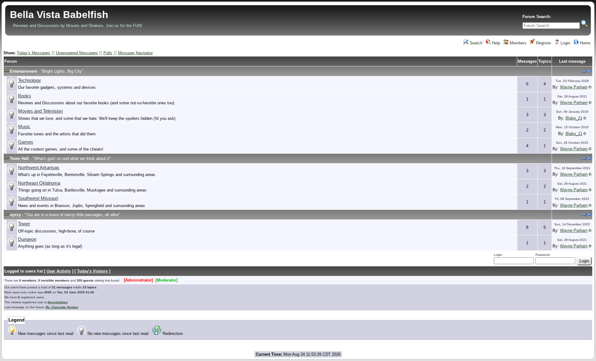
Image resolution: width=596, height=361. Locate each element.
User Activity (59, 271)
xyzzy (15, 214)
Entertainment (23, 71)
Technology (29, 80)
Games (25, 142)
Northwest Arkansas (38, 167)
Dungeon (27, 239)
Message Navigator (135, 53)
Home (584, 43)
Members (517, 43)
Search (475, 43)
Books (24, 95)
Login (564, 43)
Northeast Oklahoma (39, 183)
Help (495, 43)
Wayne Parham (574, 87)
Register (543, 43)
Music (24, 126)
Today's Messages (33, 53)
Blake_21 (574, 118)
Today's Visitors (92, 271)
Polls (107, 53)
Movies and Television (40, 111)
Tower (24, 223)
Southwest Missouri (38, 198)
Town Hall (19, 158)
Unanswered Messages (77, 53)
